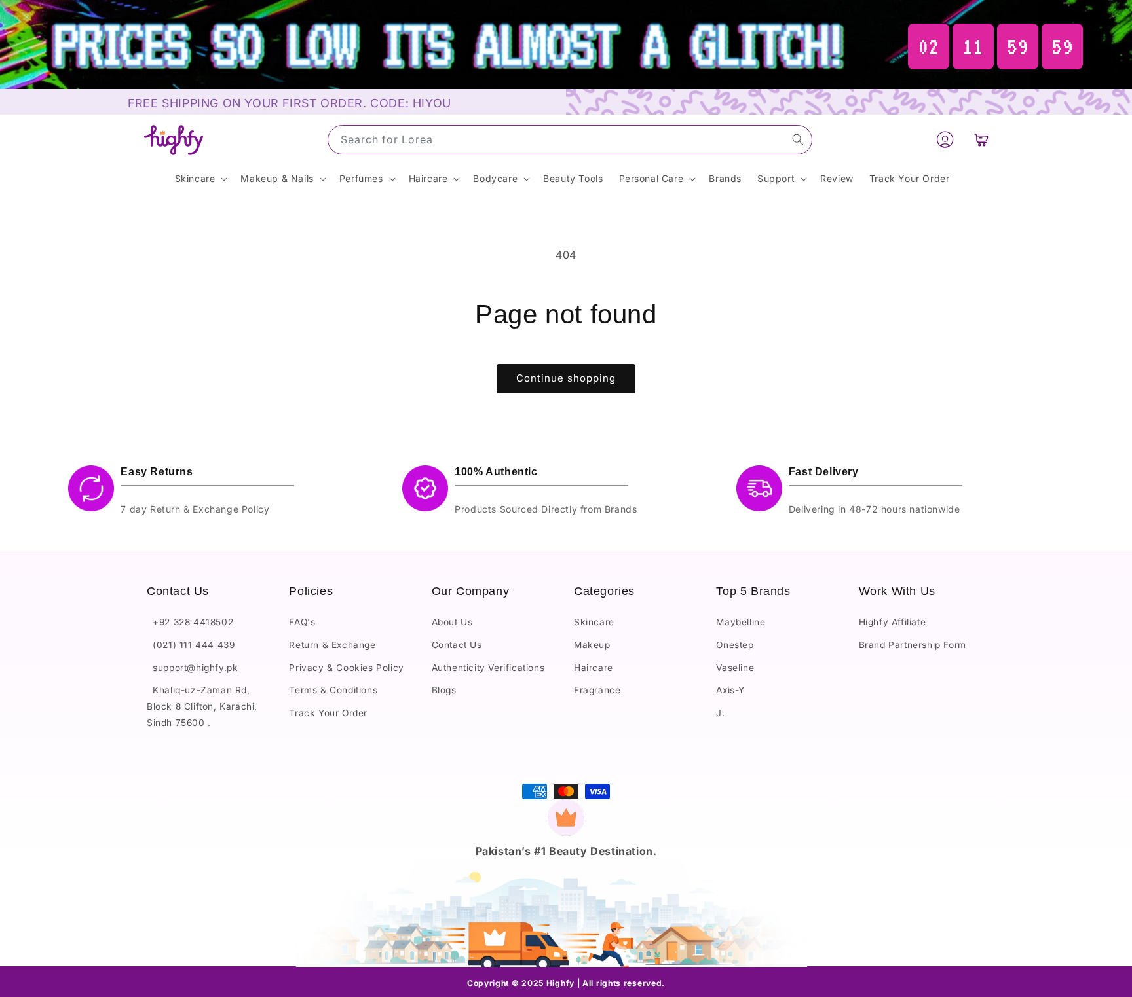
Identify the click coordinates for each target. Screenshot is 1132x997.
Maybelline (740, 622)
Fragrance (597, 690)
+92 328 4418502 (190, 622)
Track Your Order (328, 713)
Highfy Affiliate (892, 622)
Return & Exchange (332, 645)
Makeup (592, 645)
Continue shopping (566, 378)
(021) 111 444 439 (191, 645)
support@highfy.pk (192, 667)
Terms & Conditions (333, 690)
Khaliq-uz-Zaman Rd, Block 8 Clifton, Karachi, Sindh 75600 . (202, 706)
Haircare (593, 667)
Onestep (734, 645)
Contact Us (457, 645)
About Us (452, 622)
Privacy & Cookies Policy (346, 667)
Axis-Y (730, 690)
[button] (981, 140)
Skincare (594, 622)
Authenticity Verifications (488, 667)
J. (720, 713)
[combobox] (570, 139)
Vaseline (735, 667)
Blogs (444, 690)
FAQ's (302, 622)
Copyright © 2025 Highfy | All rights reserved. (566, 983)
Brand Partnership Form (912, 645)
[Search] (797, 139)
